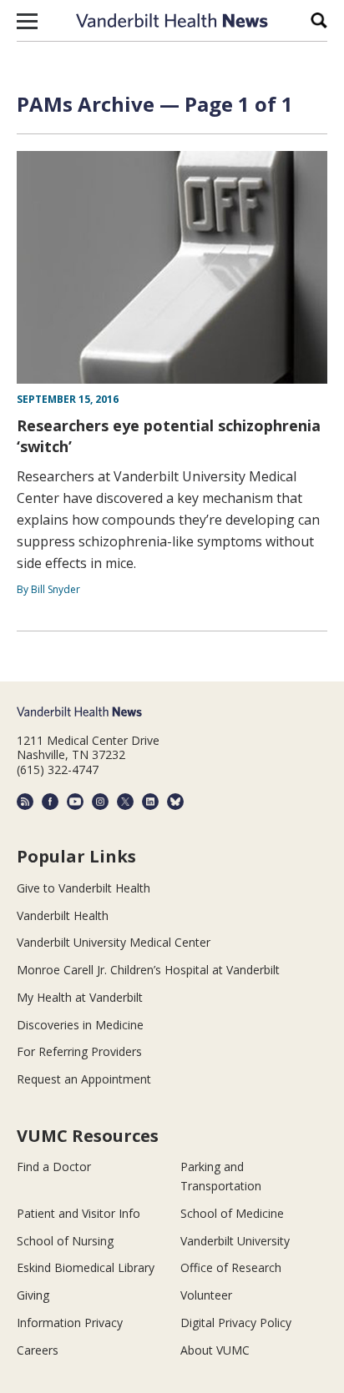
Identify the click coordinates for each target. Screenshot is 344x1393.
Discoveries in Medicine (80, 1025)
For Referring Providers (79, 1051)
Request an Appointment (84, 1079)
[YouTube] (75, 801)
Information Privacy (70, 1322)
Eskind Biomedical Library (85, 1267)
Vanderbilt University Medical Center (113, 942)
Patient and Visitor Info (78, 1213)
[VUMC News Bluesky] (175, 801)
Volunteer (206, 1295)
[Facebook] (50, 801)
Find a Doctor (54, 1166)
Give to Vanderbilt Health (83, 888)
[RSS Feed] (25, 801)
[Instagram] (100, 801)
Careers (37, 1350)
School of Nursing (65, 1241)
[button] (27, 21)
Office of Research (230, 1267)
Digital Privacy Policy (235, 1322)
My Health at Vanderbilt (80, 997)
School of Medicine (232, 1213)
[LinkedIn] (150, 801)
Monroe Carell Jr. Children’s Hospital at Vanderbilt (148, 970)
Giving (33, 1295)
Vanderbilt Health (63, 915)
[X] (125, 801)
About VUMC (215, 1350)
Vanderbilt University (235, 1241)
